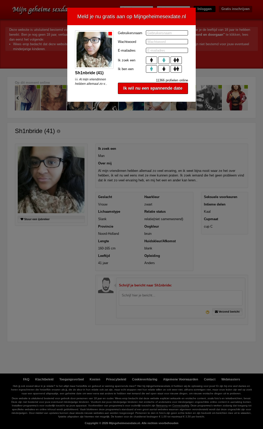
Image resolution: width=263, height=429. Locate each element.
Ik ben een (126, 69)
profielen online (172, 80)
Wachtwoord (127, 42)
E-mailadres (127, 50)
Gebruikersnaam (130, 33)
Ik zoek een (126, 60)
